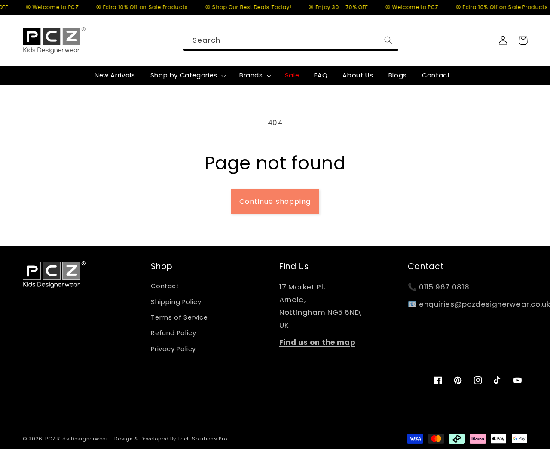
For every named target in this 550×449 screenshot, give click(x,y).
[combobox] (290, 40)
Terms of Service (179, 317)
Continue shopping (275, 201)
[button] (187, 75)
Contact (165, 286)
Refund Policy (173, 333)
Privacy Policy (173, 348)
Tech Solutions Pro (202, 438)
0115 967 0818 (445, 287)
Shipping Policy (176, 302)
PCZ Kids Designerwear (76, 438)
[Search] (388, 40)
